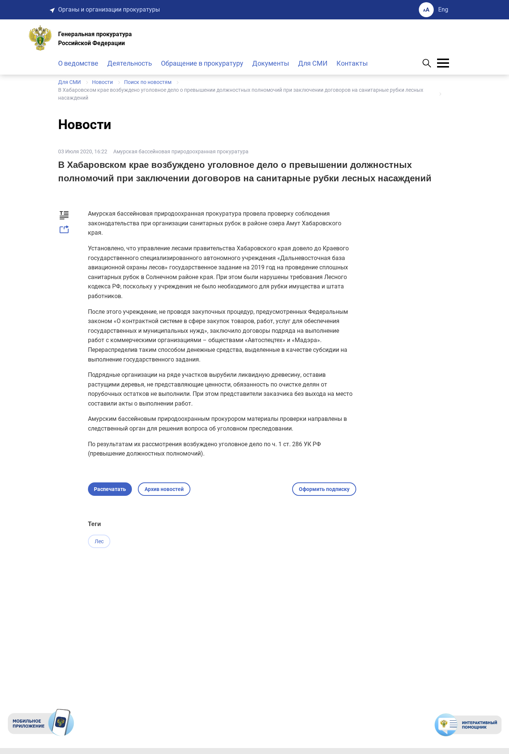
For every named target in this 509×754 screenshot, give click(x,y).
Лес (99, 541)
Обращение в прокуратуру (202, 63)
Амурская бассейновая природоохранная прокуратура (181, 151)
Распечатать (110, 489)
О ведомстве (78, 63)
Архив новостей (164, 489)
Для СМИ (313, 63)
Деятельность (129, 63)
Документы (270, 63)
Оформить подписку (324, 489)
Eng (443, 9)
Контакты (352, 63)
